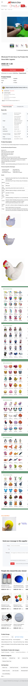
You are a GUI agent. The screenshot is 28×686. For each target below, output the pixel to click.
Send (12, 563)
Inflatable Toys (12, 658)
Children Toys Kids (6, 670)
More (2, 676)
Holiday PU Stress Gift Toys (6, 639)
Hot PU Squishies (16, 639)
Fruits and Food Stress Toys (18, 642)
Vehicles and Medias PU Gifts (7, 644)
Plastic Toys (10, 9)
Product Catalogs (19, 636)
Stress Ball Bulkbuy (6, 673)
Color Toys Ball (15, 670)
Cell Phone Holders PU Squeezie (19, 644)
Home (2, 9)
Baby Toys (4, 658)
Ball (18, 658)
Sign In (3, 100)
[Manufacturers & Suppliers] (14, 2)
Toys (6, 9)
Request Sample (22, 73)
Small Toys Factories (14, 667)
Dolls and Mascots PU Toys (6, 642)
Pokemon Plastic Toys (6, 661)
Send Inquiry (13, 70)
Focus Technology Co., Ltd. (16, 680)
